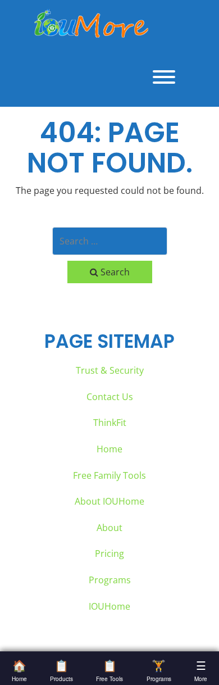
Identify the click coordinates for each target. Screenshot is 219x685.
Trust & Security (110, 370)
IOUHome (109, 606)
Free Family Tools (109, 475)
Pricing (109, 553)
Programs (110, 580)
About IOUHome (109, 501)
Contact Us (109, 397)
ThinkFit (109, 422)
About (109, 527)
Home (109, 449)
